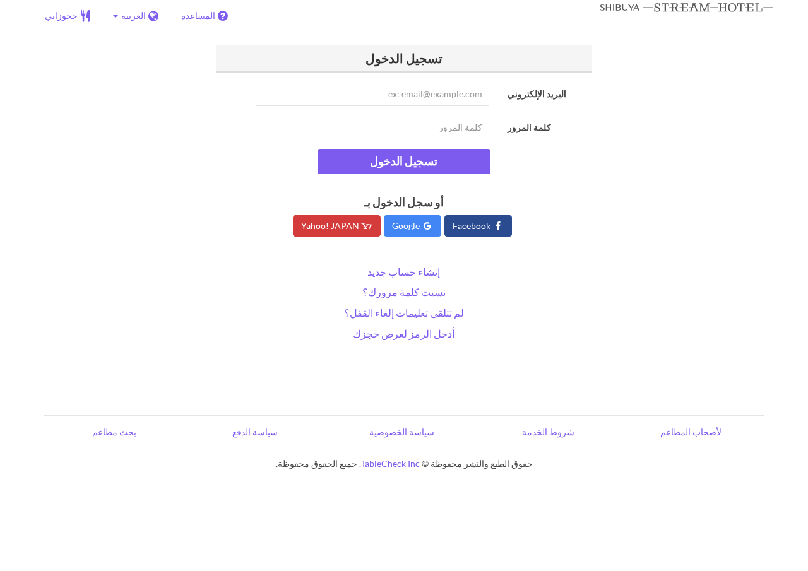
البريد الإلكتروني (537, 93)
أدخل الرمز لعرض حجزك (403, 333)
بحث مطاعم (114, 432)
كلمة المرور (529, 127)
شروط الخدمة (548, 432)
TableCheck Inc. (389, 463)
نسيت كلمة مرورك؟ (404, 292)
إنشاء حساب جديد (403, 272)
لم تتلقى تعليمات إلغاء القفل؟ (404, 313)
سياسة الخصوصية (401, 432)
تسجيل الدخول (403, 161)
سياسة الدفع (255, 432)
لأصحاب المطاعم (691, 432)
